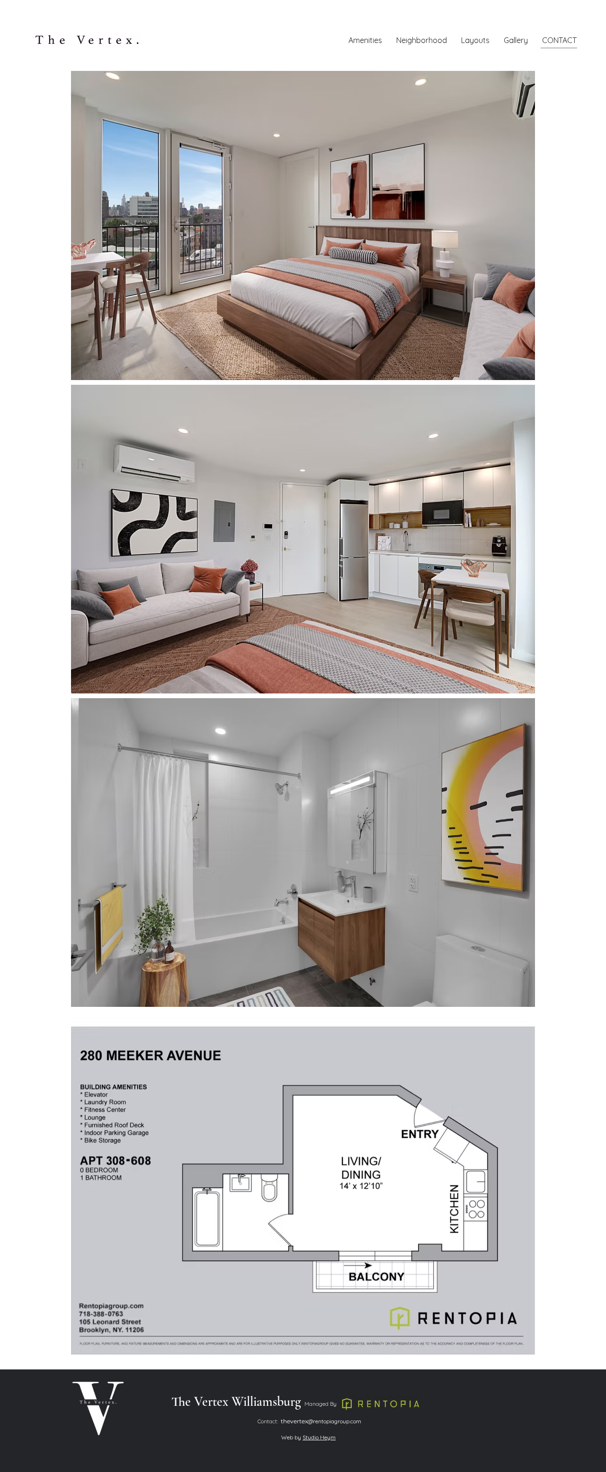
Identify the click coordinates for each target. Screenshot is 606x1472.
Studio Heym (319, 1437)
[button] (475, 40)
